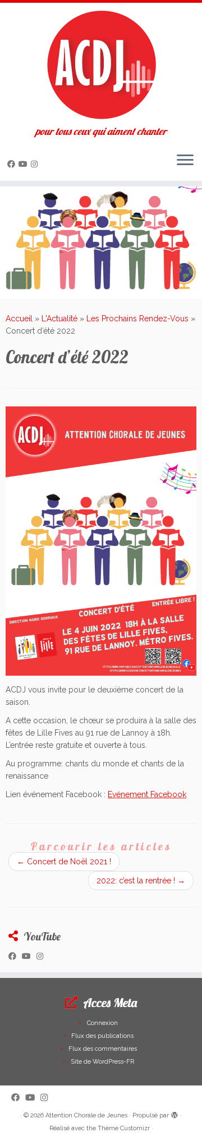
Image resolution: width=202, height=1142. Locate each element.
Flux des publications (102, 1036)
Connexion (102, 1023)
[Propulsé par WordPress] (174, 1113)
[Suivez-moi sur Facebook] (13, 164)
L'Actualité (59, 318)
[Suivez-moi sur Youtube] (25, 164)
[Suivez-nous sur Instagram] (36, 164)
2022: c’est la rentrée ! (141, 880)
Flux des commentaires (102, 1048)
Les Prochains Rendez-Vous (137, 318)
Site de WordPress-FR (102, 1061)
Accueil (19, 318)
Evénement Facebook (147, 794)
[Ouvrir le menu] (185, 160)
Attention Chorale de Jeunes (86, 1115)
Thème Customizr (124, 1128)
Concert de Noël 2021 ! (64, 861)
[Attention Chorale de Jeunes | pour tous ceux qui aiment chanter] (101, 64)
